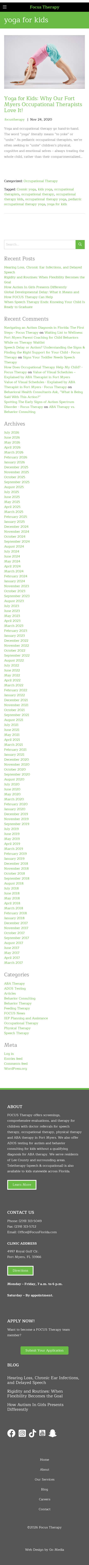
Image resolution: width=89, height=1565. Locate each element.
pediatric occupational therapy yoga (43, 202)
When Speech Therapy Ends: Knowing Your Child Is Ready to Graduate (44, 304)
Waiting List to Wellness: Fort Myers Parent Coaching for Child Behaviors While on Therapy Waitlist (43, 337)
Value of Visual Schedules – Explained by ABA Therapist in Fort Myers (40, 375)
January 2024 (14, 581)
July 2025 (11, 492)
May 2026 (12, 442)
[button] (44, 1350)
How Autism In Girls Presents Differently (35, 287)
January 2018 (14, 918)
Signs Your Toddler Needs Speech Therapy (39, 360)
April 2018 (12, 903)
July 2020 (11, 784)
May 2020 (12, 794)
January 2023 (14, 635)
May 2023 (12, 616)
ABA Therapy (14, 983)
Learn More (22, 1184)
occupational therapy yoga (45, 199)
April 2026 (12, 447)
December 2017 (16, 923)
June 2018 (12, 893)
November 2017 (16, 928)
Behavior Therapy (18, 1003)
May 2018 (12, 898)
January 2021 (14, 754)
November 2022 (16, 645)
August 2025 (14, 487)
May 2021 (12, 734)
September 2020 (17, 774)
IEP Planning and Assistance (26, 1018)
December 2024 (16, 526)
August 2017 (13, 943)
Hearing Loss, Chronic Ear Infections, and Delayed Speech (43, 270)
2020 (48, 119)
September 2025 (17, 482)
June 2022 (12, 670)
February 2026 (15, 457)
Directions (20, 1270)
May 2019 (12, 839)
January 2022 (14, 695)
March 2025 (13, 512)
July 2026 (11, 432)
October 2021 (14, 710)
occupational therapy (37, 194)
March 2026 (13, 452)
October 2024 (14, 536)
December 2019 (16, 814)
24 (40, 119)
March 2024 (14, 571)
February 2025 (15, 516)
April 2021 (12, 739)
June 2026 (12, 437)
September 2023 (17, 596)
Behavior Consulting (19, 998)
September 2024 (17, 541)
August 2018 (14, 883)
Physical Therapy (17, 1028)
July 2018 (11, 888)
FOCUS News (14, 1013)
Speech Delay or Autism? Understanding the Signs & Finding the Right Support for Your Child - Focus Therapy (44, 352)
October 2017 (14, 933)
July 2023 (11, 606)
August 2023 (14, 601)
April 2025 (12, 507)
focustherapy (15, 119)
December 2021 (16, 700)
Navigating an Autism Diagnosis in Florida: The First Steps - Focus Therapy (44, 330)
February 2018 (15, 913)
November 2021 (16, 705)
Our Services (44, 1479)
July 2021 (11, 725)
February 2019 (15, 853)
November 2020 (16, 764)
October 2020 (15, 769)
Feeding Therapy (17, 1008)
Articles (10, 993)
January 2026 (14, 462)
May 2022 (12, 675)
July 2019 (11, 829)
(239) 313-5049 (30, 1221)
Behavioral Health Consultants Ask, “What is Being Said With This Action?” (43, 394)
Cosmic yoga (26, 189)
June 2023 (12, 611)
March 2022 (13, 685)
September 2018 (16, 878)
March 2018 (13, 908)
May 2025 (12, 502)
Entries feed (13, 1058)
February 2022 (15, 690)
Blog (44, 1489)
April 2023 (12, 621)
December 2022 (16, 640)
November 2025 (16, 472)
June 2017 (11, 948)
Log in (9, 1053)
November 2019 (16, 819)
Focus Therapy (44, 7)
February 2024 (15, 576)
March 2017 (13, 962)
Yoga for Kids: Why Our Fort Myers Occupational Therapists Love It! (43, 104)
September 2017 (16, 938)
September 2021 (16, 715)
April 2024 (12, 566)
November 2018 (16, 868)
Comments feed (16, 1063)
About (44, 1469)
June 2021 (11, 730)
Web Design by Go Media (44, 1549)
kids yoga (45, 189)
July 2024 (11, 551)
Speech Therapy (16, 1033)
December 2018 (16, 863)
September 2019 (16, 824)
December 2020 (16, 759)
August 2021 (13, 720)
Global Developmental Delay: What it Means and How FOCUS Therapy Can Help (41, 294)
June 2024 (12, 556)
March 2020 (14, 799)
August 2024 (14, 546)
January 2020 (14, 809)
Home (44, 1459)
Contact (45, 1509)
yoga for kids (57, 204)
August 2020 (14, 779)
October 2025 (14, 477)
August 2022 (14, 660)
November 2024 (16, 531)
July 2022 (11, 665)
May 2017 (11, 953)
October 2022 (14, 650)
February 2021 (15, 749)
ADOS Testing (15, 988)
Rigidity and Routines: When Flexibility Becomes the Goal (44, 280)
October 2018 (14, 873)
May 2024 (12, 561)
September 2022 (17, 655)
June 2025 (12, 497)
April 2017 (12, 957)
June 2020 (12, 789)
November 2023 (16, 586)
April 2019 (12, 844)
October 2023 (14, 591)
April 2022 (12, 680)
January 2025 (14, 521)
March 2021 (13, 744)
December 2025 (16, 467)
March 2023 (13, 625)
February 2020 (16, 804)
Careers (44, 1499)
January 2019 (14, 858)
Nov (33, 119)
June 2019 (11, 834)
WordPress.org (15, 1068)
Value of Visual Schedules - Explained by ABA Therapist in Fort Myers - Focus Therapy (39, 384)
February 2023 (15, 630)
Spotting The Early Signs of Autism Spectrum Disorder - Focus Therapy (39, 404)
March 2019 (13, 848)
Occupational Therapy (41, 181)
